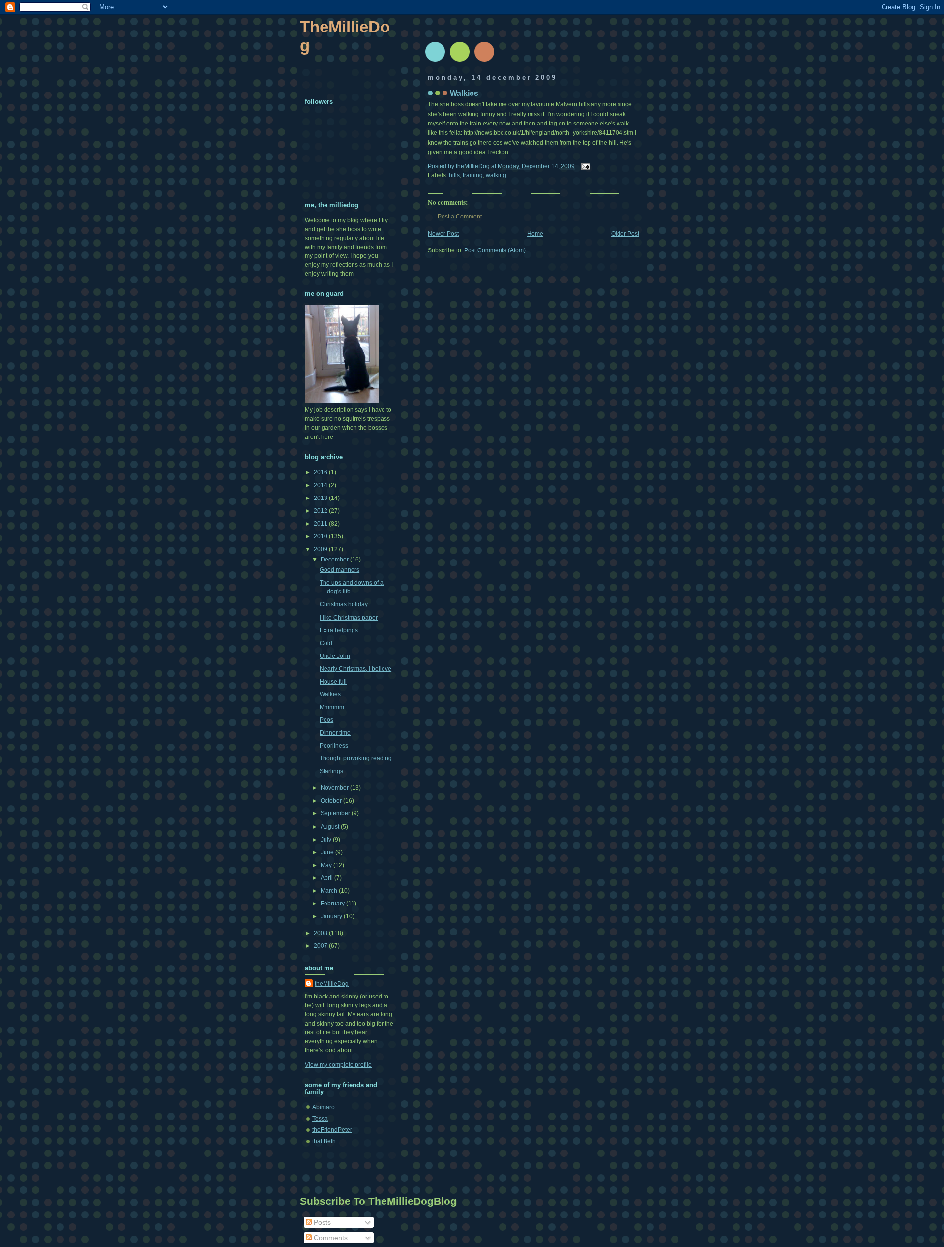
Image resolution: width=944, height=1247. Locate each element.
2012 (321, 510)
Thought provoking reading (356, 758)
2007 (321, 945)
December (335, 559)
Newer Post (443, 233)
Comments (330, 1238)
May (327, 865)
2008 (321, 933)
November (335, 787)
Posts (321, 1222)
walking (496, 175)
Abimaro (323, 1107)
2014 (321, 485)
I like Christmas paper (349, 617)
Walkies (464, 93)
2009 (321, 549)
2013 (321, 498)
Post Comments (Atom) (495, 250)
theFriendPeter (332, 1129)
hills (454, 175)
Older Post (625, 233)
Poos (326, 720)
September (336, 813)
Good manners (339, 569)
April (327, 877)
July (327, 839)
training (473, 175)
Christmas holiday (344, 604)
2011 (321, 523)
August (331, 826)
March (330, 890)
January (332, 916)
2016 (321, 472)
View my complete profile (338, 1064)
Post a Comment (460, 216)
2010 (321, 536)
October (332, 800)
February (333, 903)
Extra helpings (339, 630)
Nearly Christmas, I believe (355, 668)
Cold (326, 643)
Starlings (331, 771)
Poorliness (334, 745)
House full (333, 681)
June (328, 852)
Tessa (320, 1118)
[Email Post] (584, 166)
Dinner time (335, 732)
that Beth (324, 1141)
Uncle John (335, 656)
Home (535, 233)
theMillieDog (332, 983)
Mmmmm (332, 707)
